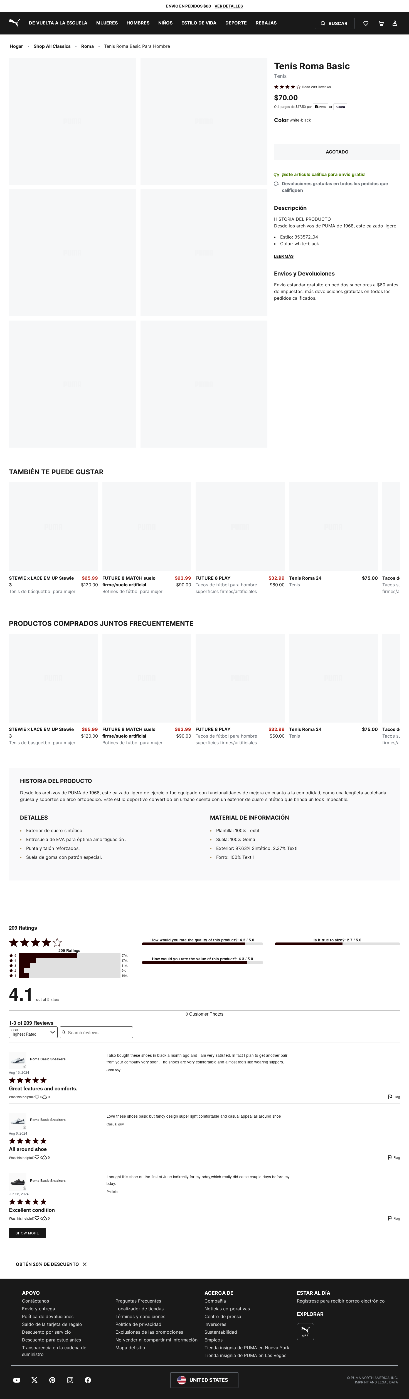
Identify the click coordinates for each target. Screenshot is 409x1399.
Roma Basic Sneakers (48, 1059)
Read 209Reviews (316, 87)
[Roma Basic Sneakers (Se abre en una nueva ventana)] (17, 1060)
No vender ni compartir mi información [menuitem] (156, 1340)
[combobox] (33, 1032)
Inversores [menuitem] (215, 1324)
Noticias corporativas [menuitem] (227, 1308)
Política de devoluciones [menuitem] (47, 1316)
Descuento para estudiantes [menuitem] (51, 1340)
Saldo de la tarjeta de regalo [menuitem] (52, 1324)
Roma (87, 46)
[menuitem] (58, 23)
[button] (69, 955)
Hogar (16, 46)
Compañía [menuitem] (215, 1301)
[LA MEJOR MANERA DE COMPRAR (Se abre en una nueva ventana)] (305, 1331)
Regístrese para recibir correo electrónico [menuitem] (341, 1301)
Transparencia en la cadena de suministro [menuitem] (54, 1351)
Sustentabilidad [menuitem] (220, 1332)
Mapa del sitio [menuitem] (130, 1347)
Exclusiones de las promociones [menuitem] (149, 1332)
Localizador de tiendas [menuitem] (139, 1308)
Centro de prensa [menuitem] (222, 1316)
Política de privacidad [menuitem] (138, 1324)
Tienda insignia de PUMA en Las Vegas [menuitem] (245, 1355)
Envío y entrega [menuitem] (38, 1308)
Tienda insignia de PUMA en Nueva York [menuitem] (246, 1347)
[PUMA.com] (13, 23)
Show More (27, 1233)
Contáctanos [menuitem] (35, 1301)
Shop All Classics (52, 46)
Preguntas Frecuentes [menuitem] (138, 1301)
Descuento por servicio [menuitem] (46, 1332)
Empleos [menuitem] (213, 1340)
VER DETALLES (229, 6)
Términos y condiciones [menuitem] (140, 1316)
